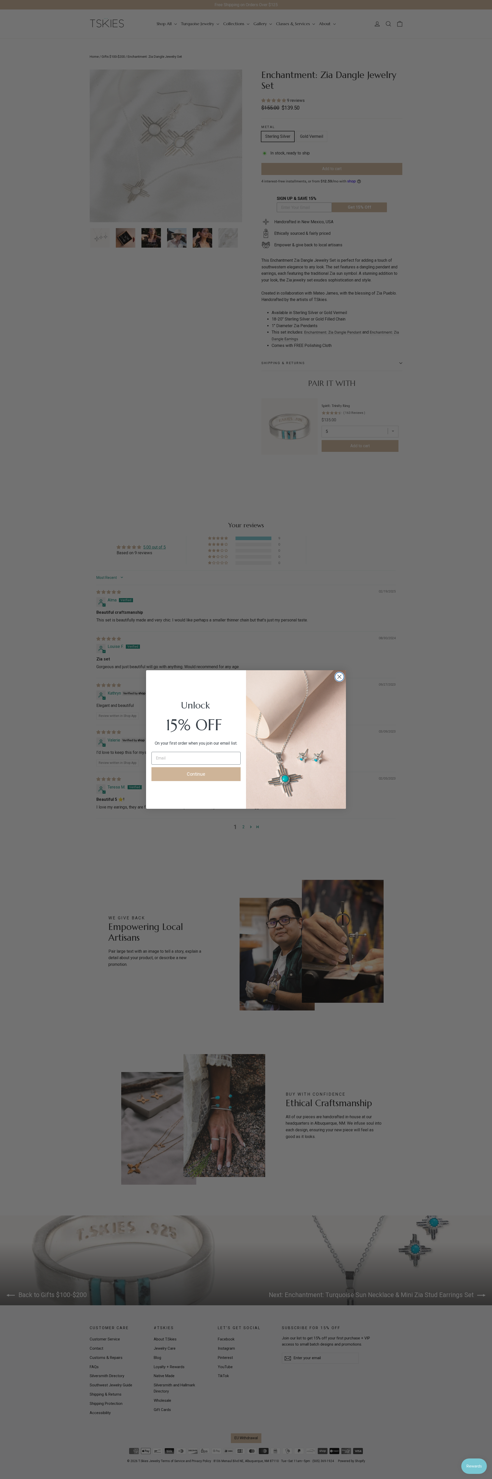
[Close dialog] (339, 676)
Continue (196, 774)
